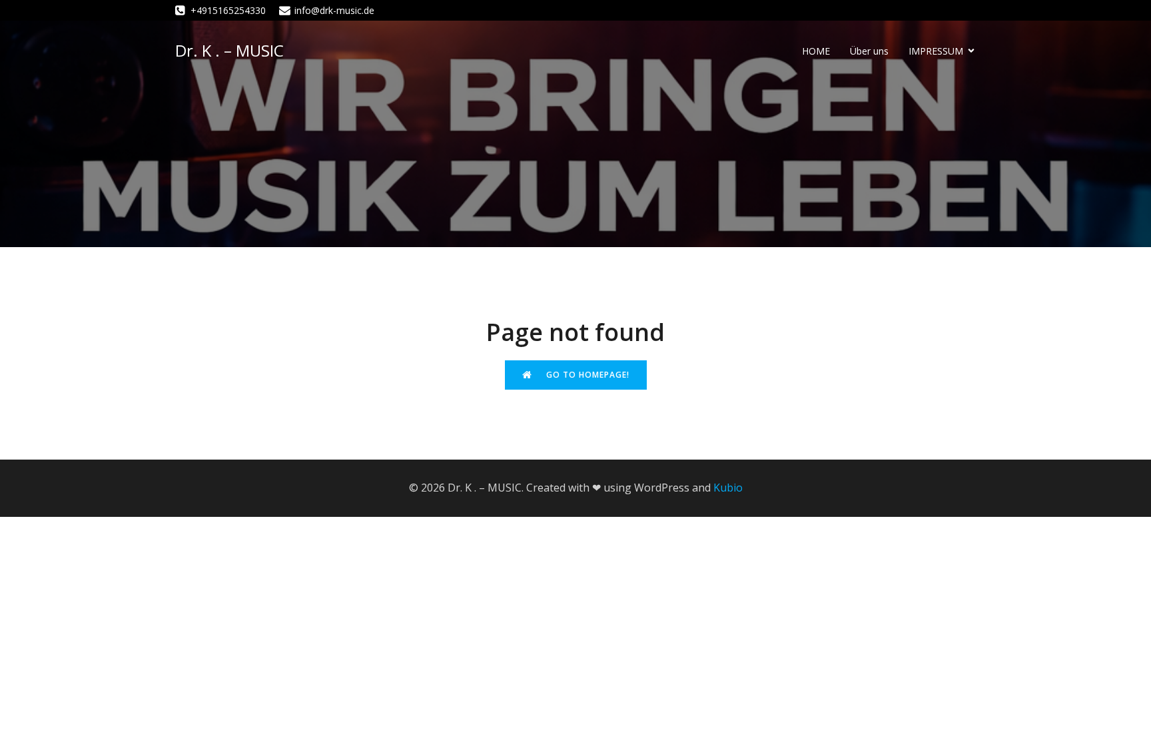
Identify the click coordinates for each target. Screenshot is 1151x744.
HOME (816, 51)
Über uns (869, 51)
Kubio (728, 487)
